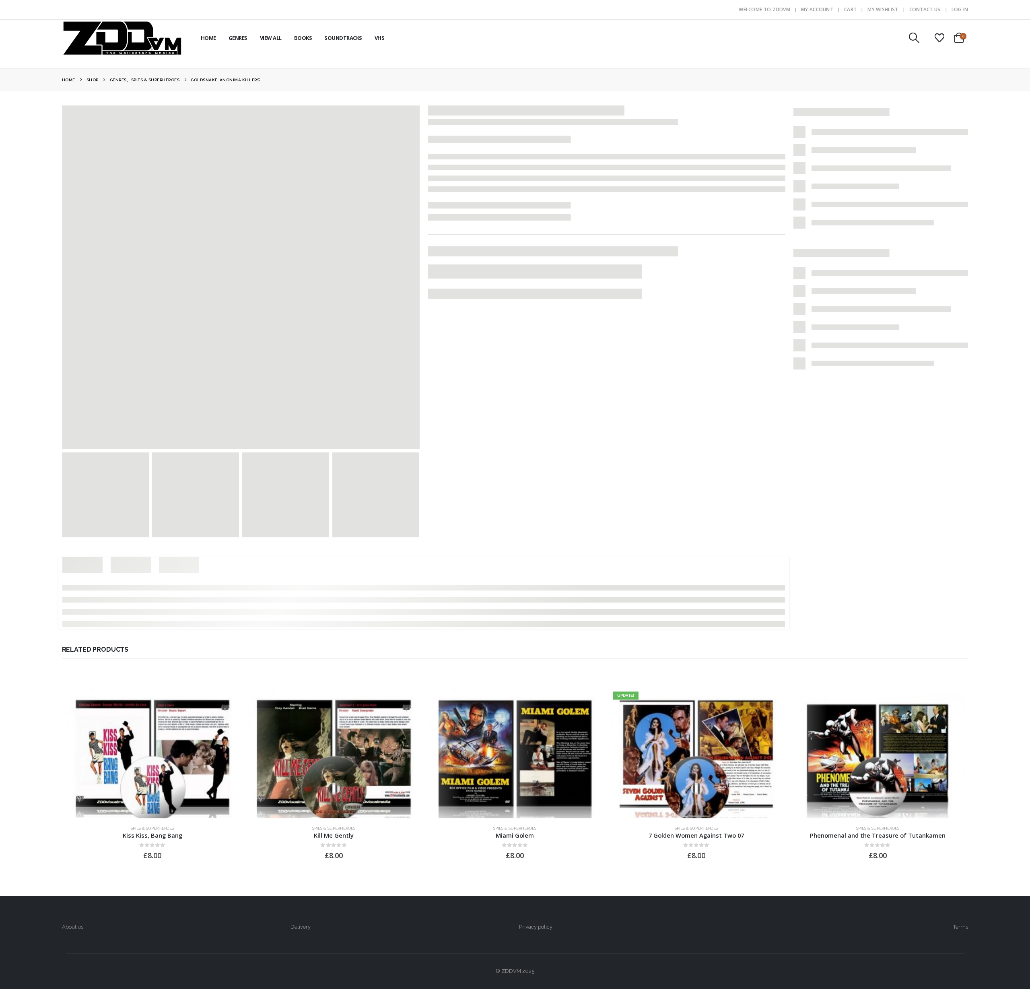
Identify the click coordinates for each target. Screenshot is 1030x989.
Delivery (300, 927)
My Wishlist (882, 9)
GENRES (238, 37)
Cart (850, 9)
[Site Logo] (122, 38)
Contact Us (925, 9)
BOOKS (303, 37)
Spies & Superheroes (152, 828)
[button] (914, 38)
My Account (817, 9)
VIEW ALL (271, 37)
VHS (380, 37)
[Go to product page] (152, 753)
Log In (960, 9)
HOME (208, 37)
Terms (960, 927)
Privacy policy (535, 927)
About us (72, 927)
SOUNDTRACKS (343, 37)
